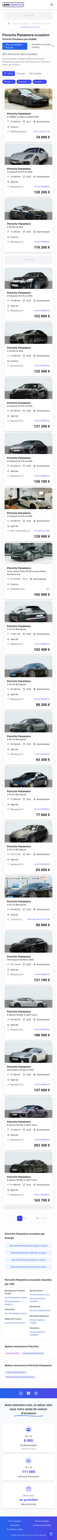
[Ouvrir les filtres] (51, 1534)
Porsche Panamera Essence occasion (28, 1267)
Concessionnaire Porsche (33, 1353)
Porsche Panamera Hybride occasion (28, 1252)
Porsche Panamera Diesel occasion (28, 1260)
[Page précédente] (14, 1218)
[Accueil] (9, 23)
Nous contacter (15, 1521)
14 (37, 1218)
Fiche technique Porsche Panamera (20, 1377)
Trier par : (21, 73)
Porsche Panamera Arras (15, 1323)
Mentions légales (42, 1521)
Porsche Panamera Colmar (16, 1313)
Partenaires (15, 1525)
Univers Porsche (12, 1353)
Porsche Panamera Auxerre (16, 1297)
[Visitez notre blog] (21, 1393)
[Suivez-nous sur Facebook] (28, 1393)
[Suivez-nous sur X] (36, 1393)
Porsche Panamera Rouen (40, 1310)
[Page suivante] (43, 1218)
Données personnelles (42, 1525)
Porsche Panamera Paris (40, 1295)
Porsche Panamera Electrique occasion (29, 1245)
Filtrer (10, 73)
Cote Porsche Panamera (16, 1372)
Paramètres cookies (15, 1529)
